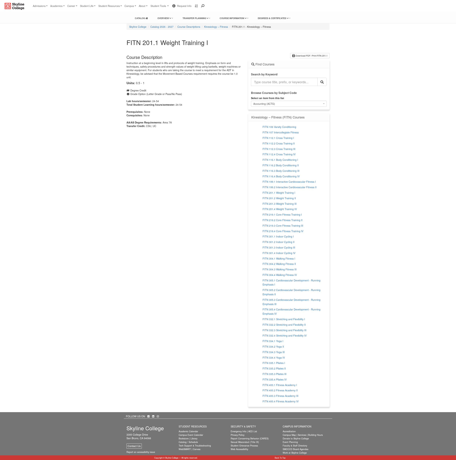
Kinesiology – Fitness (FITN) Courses (278, 117)
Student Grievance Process (244, 445)
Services (302, 435)
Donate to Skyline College (296, 438)
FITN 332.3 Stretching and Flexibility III (284, 330)
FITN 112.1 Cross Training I (278, 138)
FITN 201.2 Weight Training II (279, 198)
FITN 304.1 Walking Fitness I (279, 258)
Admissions (39, 6)
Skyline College (137, 26)
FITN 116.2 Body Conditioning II (281, 165)
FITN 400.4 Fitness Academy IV (281, 401)
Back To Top (280, 457)
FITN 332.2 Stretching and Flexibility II (284, 324)
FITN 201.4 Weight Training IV (280, 209)
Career (71, 6)
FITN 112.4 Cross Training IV (279, 154)
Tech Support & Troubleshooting (195, 445)
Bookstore (184, 438)
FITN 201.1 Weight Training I (279, 192)
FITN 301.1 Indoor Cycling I (278, 236)
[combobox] (289, 104)
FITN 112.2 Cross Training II (279, 143)
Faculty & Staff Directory (295, 445)
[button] (202, 6)
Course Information (232, 18)
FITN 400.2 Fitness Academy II (280, 390)
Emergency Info (238, 431)
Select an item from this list (267, 98)
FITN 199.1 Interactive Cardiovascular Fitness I (289, 181)
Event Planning (290, 442)
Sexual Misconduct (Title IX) (245, 442)
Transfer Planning (195, 18)
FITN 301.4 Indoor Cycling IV (279, 253)
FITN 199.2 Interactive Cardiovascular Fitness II (290, 187)
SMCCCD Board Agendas (295, 449)
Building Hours (315, 435)
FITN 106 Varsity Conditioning (279, 127)
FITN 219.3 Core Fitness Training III (283, 225)
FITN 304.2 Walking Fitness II (279, 264)
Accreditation (289, 431)
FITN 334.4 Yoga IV (274, 357)
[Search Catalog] (322, 82)
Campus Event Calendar (191, 435)
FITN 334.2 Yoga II (273, 346)
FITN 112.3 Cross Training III (279, 149)
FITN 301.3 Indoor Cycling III (279, 247)
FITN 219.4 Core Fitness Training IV (283, 231)
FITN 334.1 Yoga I (273, 341)
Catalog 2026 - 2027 (161, 26)
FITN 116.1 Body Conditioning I (280, 160)
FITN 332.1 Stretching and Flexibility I (284, 319)
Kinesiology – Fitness (216, 26)
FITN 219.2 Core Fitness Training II (282, 220)
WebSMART (185, 449)
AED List (252, 431)
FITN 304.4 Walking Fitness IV (280, 275)
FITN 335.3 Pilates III (274, 374)
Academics (56, 6)
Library (194, 438)
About (142, 6)
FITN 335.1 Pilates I (274, 363)
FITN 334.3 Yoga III (274, 352)
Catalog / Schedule (188, 442)
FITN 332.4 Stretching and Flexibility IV (285, 335)
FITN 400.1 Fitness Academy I (280, 385)
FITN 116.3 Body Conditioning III (281, 171)
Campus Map (289, 435)
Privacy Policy (237, 435)
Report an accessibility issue (140, 452)
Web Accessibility (239, 449)
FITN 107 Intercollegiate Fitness (281, 132)
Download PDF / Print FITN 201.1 (311, 55)
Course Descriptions (188, 26)
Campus (129, 6)
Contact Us (134, 446)
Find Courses (264, 64)
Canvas (196, 449)
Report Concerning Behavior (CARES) (250, 438)
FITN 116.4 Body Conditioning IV (281, 176)
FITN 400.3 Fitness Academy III (280, 396)
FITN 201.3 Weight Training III (280, 203)
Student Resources (109, 6)
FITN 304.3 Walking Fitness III (280, 269)
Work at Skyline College (295, 452)
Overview (163, 18)
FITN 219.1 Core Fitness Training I (282, 214)
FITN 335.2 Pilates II (274, 368)
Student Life (87, 6)
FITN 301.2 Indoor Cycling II (278, 242)
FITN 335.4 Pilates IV (275, 379)
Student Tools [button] (160, 7)
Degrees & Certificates (272, 18)
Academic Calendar (188, 431)
